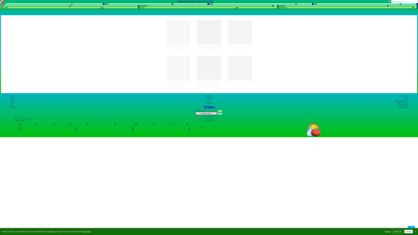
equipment (282, 6)
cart (314, 4)
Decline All (397, 231)
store (106, 4)
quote (211, 4)
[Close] (415, 231)
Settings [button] (387, 231)
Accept (408, 231)
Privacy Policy (86, 231)
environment (283, 7)
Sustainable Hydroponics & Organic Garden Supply (195, 1)
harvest (141, 7)
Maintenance (143, 6)
